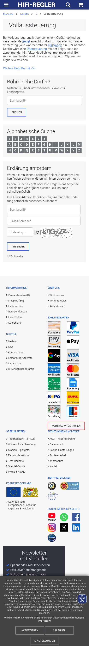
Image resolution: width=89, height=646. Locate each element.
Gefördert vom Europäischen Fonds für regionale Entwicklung (22, 505)
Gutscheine (15, 322)
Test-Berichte (16, 460)
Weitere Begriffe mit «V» (19, 68)
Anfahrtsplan (56, 306)
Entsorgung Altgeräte (20, 357)
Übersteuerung (37, 49)
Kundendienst (16, 352)
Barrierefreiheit (58, 455)
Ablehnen (59, 630)
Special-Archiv (16, 466)
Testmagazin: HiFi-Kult (21, 438)
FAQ (10, 346)
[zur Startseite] (37, 5)
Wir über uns (56, 295)
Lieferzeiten (15, 317)
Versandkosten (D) (19, 295)
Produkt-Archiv (16, 471)
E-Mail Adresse (20, 221)
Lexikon (24, 13)
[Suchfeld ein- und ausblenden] (68, 5)
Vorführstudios (58, 300)
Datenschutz (56, 444)
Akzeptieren (29, 630)
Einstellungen (44, 640)
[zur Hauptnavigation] (6, 5)
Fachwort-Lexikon (18, 455)
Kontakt (53, 466)
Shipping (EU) (16, 300)
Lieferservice (15, 306)
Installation (14, 363)
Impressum (44, 620)
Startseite (8, 13)
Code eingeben (18, 232)
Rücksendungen (17, 311)
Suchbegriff (17, 100)
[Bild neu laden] (38, 232)
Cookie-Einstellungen (21, 601)
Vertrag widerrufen (66, 425)
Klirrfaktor (54, 45)
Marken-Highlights (18, 449)
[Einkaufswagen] (80, 5)
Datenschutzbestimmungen (68, 617)
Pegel (26, 41)
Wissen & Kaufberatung (22, 444)
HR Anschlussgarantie (21, 368)
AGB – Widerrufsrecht (62, 438)
